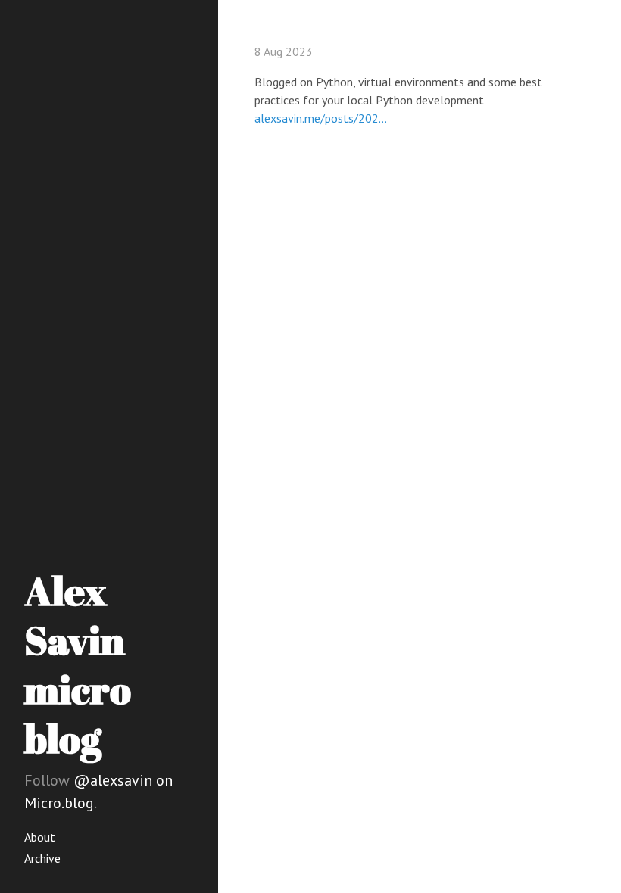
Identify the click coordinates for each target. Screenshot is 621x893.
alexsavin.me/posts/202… (320, 118)
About (39, 837)
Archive (42, 858)
